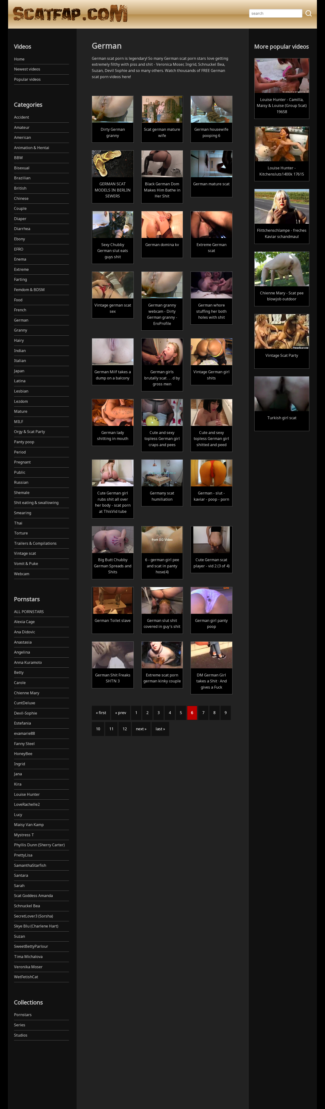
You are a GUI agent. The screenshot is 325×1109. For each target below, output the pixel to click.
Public (19, 472)
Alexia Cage (24, 621)
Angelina (22, 652)
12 (125, 728)
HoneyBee (23, 753)
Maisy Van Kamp (29, 824)
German (21, 320)
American (22, 137)
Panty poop (24, 441)
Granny (20, 330)
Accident (21, 117)
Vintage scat (25, 553)
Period (20, 452)
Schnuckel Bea (27, 905)
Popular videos (27, 79)
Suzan (19, 936)
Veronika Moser (28, 966)
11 (111, 728)
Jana (18, 773)
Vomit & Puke (26, 563)
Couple (20, 208)
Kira (17, 784)
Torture (21, 533)
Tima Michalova (28, 956)
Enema (20, 259)
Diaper (20, 218)
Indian (20, 350)
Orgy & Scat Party (29, 431)
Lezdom (21, 401)
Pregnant (22, 462)
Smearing (22, 512)
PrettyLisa (23, 855)
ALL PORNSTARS (29, 611)
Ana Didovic (24, 632)
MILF (18, 421)
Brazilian (22, 178)
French (20, 310)
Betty (19, 672)
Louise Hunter (27, 794)
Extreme (21, 269)
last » (160, 728)
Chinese (21, 198)
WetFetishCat (26, 976)
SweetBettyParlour (31, 946)
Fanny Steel (24, 743)
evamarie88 (24, 733)
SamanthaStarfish (30, 865)
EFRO (18, 249)
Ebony (19, 239)
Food (18, 299)
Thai (18, 523)
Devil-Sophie (25, 713)
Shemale (22, 492)
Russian (21, 482)
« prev (120, 712)
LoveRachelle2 (27, 804)
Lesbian (21, 391)
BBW (18, 157)
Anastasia (23, 642)
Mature (20, 411)
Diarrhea (22, 228)
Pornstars (23, 1014)
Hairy (19, 340)
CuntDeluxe (24, 703)
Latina (19, 380)
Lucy (18, 814)
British (20, 188)
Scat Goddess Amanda (33, 895)
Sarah (19, 885)
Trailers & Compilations (35, 543)
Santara (21, 875)
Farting (20, 279)
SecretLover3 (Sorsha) (33, 916)
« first (101, 712)
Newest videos (27, 69)
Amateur (22, 127)
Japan (19, 370)
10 (98, 728)
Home (19, 59)
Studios (20, 1035)
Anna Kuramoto (28, 662)
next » (141, 728)
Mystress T (24, 834)
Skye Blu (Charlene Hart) (36, 926)
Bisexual (22, 168)
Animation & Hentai (31, 147)
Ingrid (19, 763)
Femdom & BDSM (29, 289)
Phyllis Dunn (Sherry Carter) (39, 844)
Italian (20, 360)
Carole (20, 682)
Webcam (21, 573)
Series (19, 1025)
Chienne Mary (26, 693)
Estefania (22, 723)
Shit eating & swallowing (36, 502)
